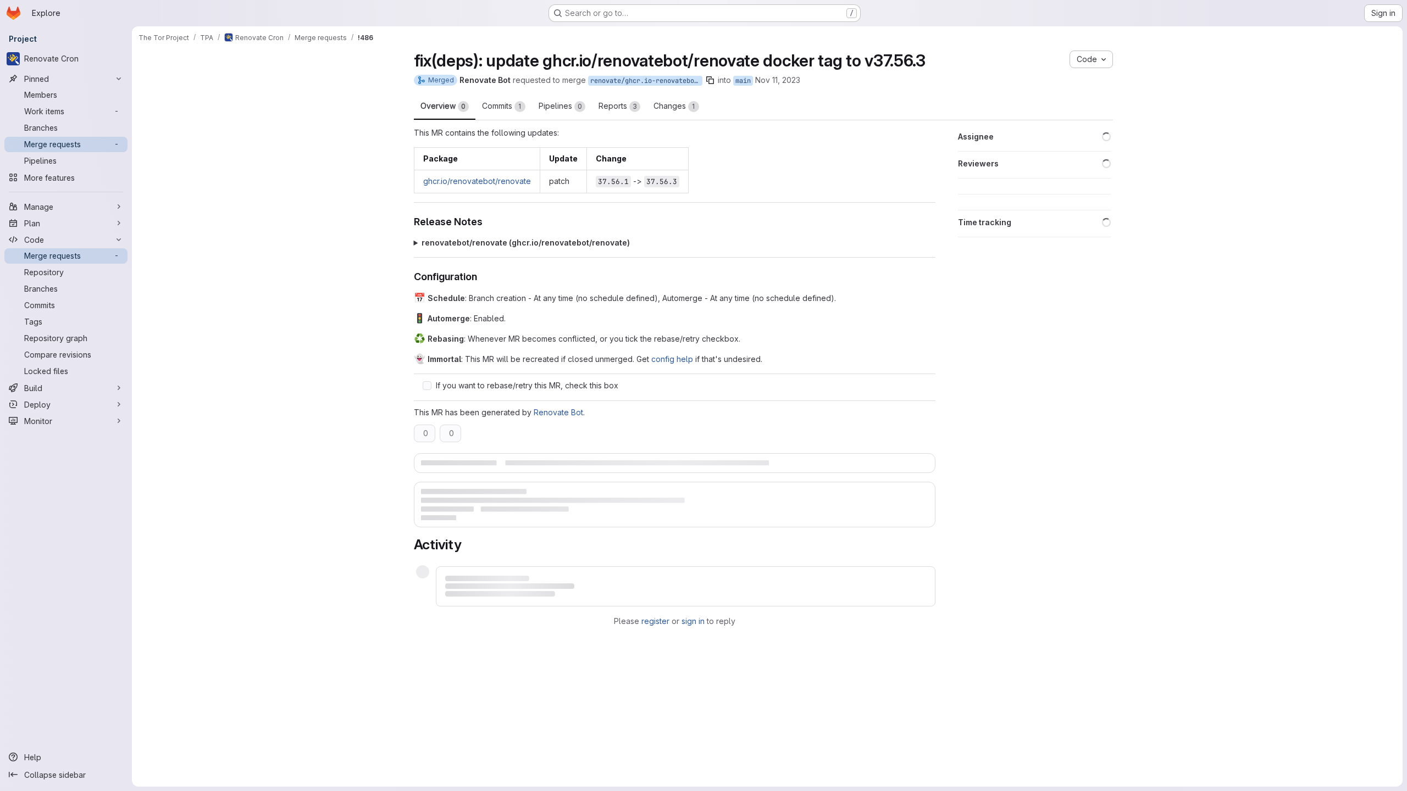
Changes (674, 105)
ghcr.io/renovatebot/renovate (477, 181)
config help (672, 359)
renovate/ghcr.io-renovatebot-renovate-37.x (646, 80)
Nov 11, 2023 (777, 80)
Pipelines (560, 105)
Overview (443, 105)
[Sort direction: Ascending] (926, 545)
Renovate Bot (558, 412)
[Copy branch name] (710, 80)
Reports (618, 105)
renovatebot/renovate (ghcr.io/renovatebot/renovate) (526, 242)
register (655, 614)
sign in (693, 614)
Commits (502, 105)
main (743, 80)
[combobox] (886, 545)
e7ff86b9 (693, 573)
